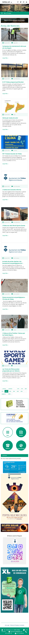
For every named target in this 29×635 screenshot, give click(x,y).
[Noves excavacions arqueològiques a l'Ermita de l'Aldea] (14, 285)
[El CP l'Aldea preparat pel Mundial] (14, 70)
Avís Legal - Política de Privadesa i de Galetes (14, 625)
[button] (11, 2)
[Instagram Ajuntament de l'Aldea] (24, 2)
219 (22, 388)
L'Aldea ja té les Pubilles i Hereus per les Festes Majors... (13, 334)
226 (22, 391)
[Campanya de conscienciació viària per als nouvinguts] (14, 34)
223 (10, 391)
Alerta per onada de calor (10, 118)
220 (26, 388)
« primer (4, 388)
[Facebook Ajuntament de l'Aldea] (18, 2)
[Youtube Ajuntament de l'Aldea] (27, 2)
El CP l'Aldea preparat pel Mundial (13, 82)
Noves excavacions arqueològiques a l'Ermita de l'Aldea (13, 298)
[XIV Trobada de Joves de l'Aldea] (14, 142)
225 (18, 391)
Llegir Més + (5, 58)
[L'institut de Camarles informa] (14, 178)
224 (14, 391)
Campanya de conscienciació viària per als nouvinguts (14, 47)
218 (18, 388)
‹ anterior (10, 388)
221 (3, 391)
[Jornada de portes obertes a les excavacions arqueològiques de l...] (14, 250)
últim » (10, 394)
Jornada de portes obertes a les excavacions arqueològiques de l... (12, 262)
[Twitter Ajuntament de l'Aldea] (21, 2)
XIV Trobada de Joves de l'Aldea (12, 154)
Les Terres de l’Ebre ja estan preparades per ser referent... (11, 370)
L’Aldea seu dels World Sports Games (13, 225)
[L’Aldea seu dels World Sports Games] (14, 214)
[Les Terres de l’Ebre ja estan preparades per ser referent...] (14, 357)
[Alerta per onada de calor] (14, 106)
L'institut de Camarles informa (11, 190)
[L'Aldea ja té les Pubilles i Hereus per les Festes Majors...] (14, 321)
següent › (4, 394)
